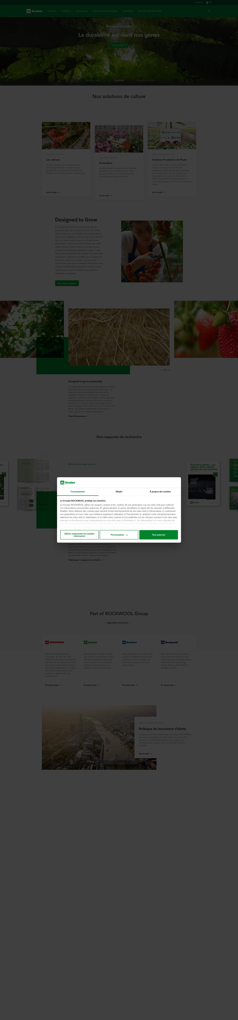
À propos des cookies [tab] (160, 491)
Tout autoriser (158, 535)
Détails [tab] (119, 491)
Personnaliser (117, 535)
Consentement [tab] (78, 491)
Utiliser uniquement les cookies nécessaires (79, 534)
